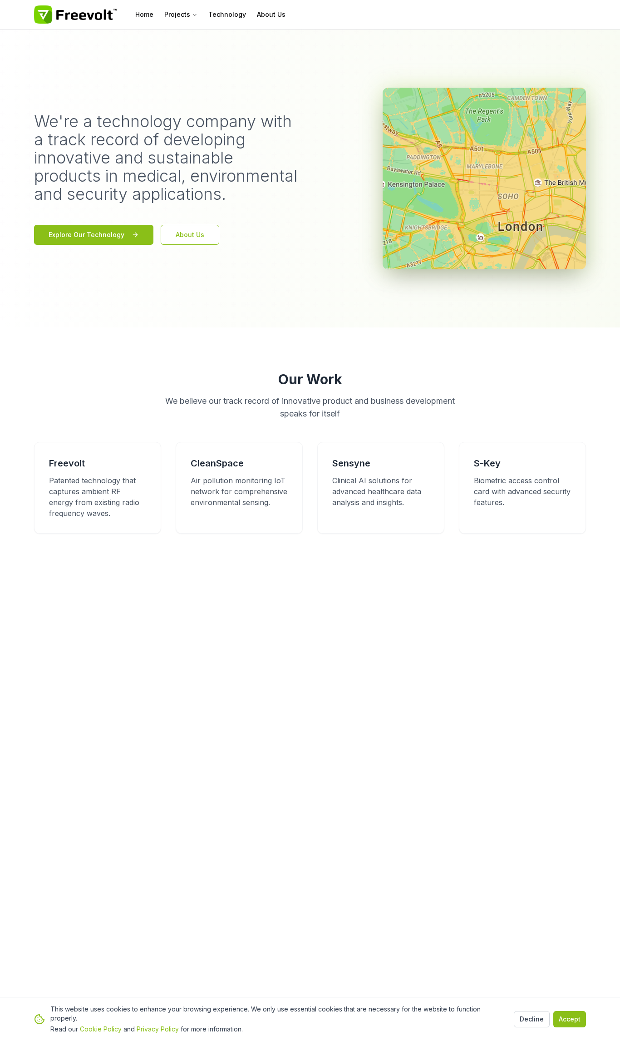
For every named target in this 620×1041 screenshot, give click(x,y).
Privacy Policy (158, 1029)
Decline (532, 1019)
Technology (227, 14)
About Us (271, 14)
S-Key (487, 463)
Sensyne (351, 463)
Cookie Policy (101, 1029)
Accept (570, 1019)
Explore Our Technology (86, 234)
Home (144, 14)
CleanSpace (217, 463)
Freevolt (67, 463)
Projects (177, 14)
